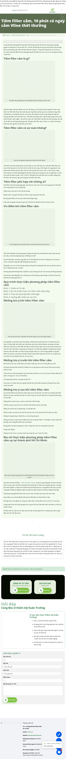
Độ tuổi (5, 663)
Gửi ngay (12, 700)
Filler (28, 35)
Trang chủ (7, 35)
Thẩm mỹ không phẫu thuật (18, 35)
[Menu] (40, 6)
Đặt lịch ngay (23, 590)
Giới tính (6, 670)
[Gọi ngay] (62, 14)
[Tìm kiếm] (62, 9)
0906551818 (22, 10)
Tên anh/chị (7, 656)
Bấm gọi (47, 590)
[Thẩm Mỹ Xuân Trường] (52, 10)
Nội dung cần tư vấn (9, 684)
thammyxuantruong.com (34, 735)
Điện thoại (6, 677)
